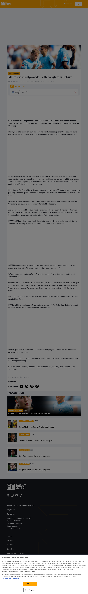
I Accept (30, 584)
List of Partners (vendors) (10, 578)
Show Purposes (30, 590)
